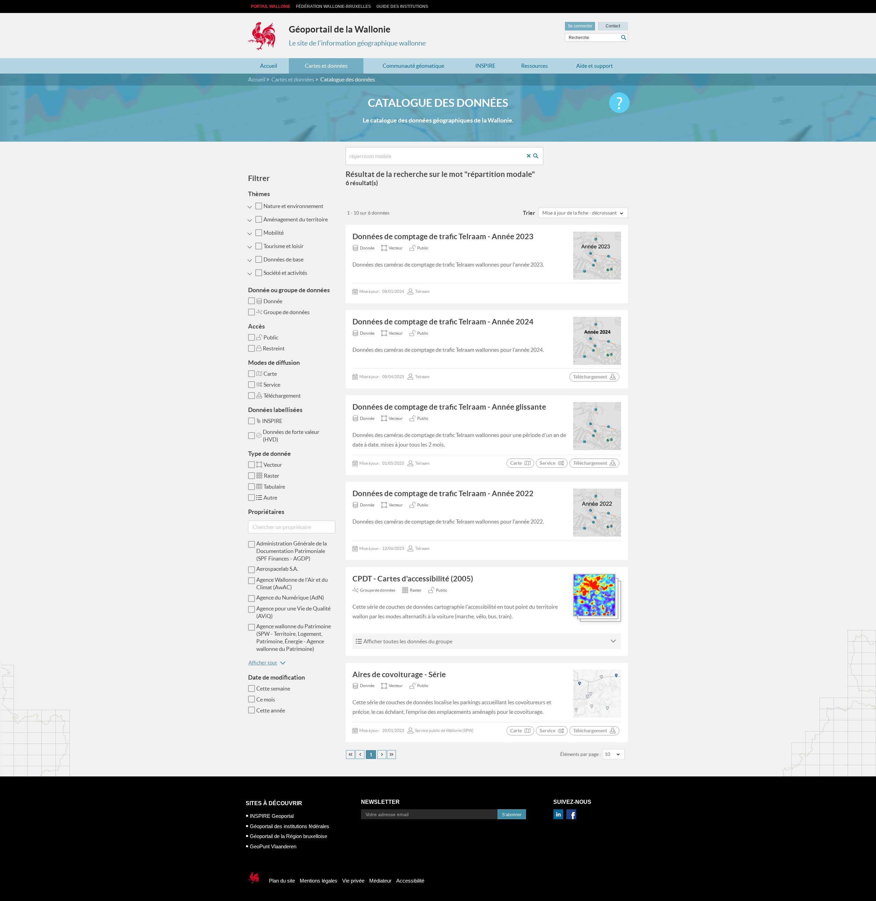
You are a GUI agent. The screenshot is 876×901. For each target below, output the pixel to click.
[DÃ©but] (350, 754)
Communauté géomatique (413, 66)
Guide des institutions (402, 6)
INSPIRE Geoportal (272, 816)
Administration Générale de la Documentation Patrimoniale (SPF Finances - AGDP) (291, 551)
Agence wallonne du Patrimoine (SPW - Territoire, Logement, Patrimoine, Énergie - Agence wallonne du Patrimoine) (293, 637)
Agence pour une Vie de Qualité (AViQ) (293, 612)
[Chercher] (624, 37)
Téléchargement (282, 395)
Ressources (534, 66)
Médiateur (380, 881)
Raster (271, 476)
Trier (529, 213)
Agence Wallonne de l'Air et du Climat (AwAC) (292, 583)
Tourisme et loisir (283, 246)
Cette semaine (273, 688)
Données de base (283, 259)
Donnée (272, 301)
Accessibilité (410, 881)
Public (270, 337)
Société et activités (285, 273)
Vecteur (272, 465)
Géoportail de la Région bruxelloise (288, 836)
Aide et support (594, 66)
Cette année (270, 710)
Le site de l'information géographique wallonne (357, 43)
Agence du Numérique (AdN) (290, 597)
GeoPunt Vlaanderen (273, 846)
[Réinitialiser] (531, 156)
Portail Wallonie (271, 6)
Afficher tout (262, 663)
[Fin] (391, 754)
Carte (270, 374)
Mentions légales (318, 881)
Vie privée (353, 881)
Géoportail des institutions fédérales (289, 826)
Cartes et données (326, 66)
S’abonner (511, 814)
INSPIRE (485, 66)
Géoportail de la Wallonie (339, 29)
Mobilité (273, 233)
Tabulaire (274, 487)
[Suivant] (381, 754)
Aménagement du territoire (295, 219)
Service (271, 385)
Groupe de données (286, 312)
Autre (270, 497)
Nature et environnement (293, 206)
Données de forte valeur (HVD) (291, 435)
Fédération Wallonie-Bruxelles (333, 6)
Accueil (268, 66)
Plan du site (282, 881)
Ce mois (265, 699)
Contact (613, 26)
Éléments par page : (580, 754)
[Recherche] (538, 156)
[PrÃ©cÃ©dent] (360, 754)
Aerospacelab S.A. (277, 569)
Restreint (274, 348)
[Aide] (619, 102)
